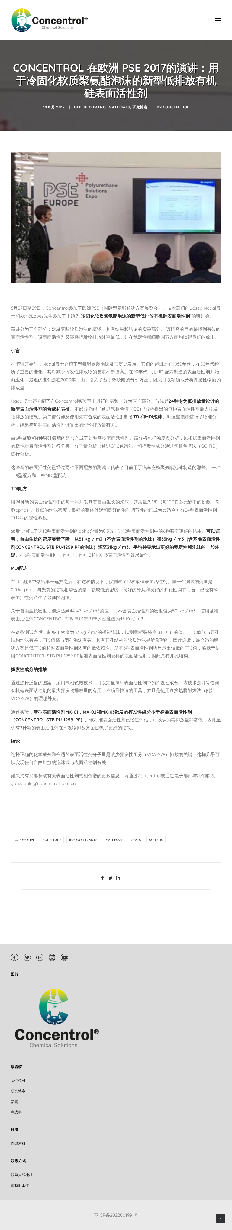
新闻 (14, 1101)
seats (136, 840)
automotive (24, 840)
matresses (114, 840)
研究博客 (139, 107)
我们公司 (18, 1080)
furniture (52, 840)
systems (156, 840)
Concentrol (176, 107)
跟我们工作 (20, 1185)
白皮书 (16, 1112)
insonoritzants (83, 840)
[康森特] (50, 20)
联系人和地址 (22, 1174)
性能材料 (18, 1143)
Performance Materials (104, 107)
